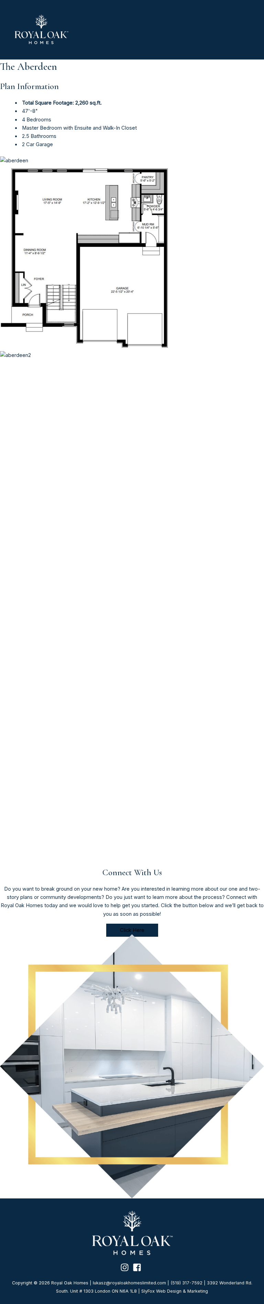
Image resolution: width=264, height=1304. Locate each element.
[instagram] (126, 1267)
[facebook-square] (138, 1267)
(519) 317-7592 (186, 1282)
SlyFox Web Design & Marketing (174, 1291)
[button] (132, 930)
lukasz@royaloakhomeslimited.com (129, 1282)
